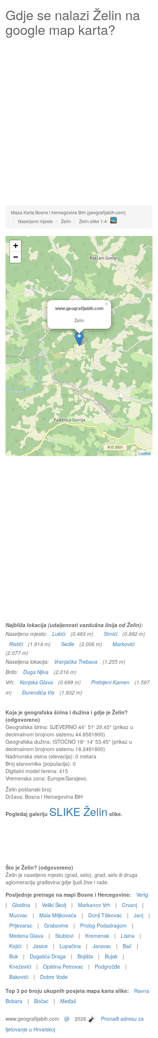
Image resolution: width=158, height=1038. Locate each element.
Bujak (111, 956)
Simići (110, 633)
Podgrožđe (107, 966)
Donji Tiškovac (105, 915)
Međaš (68, 1001)
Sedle (67, 644)
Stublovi (64, 935)
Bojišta (85, 956)
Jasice (40, 946)
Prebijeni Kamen (110, 682)
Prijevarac (20, 925)
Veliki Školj (54, 904)
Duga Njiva (36, 671)
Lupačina (70, 946)
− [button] (15, 257)
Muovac (18, 915)
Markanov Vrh (94, 904)
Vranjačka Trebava (75, 661)
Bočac (41, 1001)
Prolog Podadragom (103, 925)
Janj (138, 915)
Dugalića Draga (48, 956)
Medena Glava (26, 935)
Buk (13, 956)
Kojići (15, 946)
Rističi (16, 644)
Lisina (127, 935)
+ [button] (15, 245)
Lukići (58, 633)
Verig (142, 894)
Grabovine (56, 925)
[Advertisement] (79, 119)
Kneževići (20, 966)
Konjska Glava (36, 682)
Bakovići (18, 976)
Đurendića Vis (38, 692)
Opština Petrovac (63, 966)
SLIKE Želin (78, 811)
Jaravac (102, 946)
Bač (127, 946)
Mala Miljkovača (57, 915)
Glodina (21, 904)
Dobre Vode (54, 976)
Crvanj (129, 904)
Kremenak (97, 935)
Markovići (123, 644)
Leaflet (145, 453)
